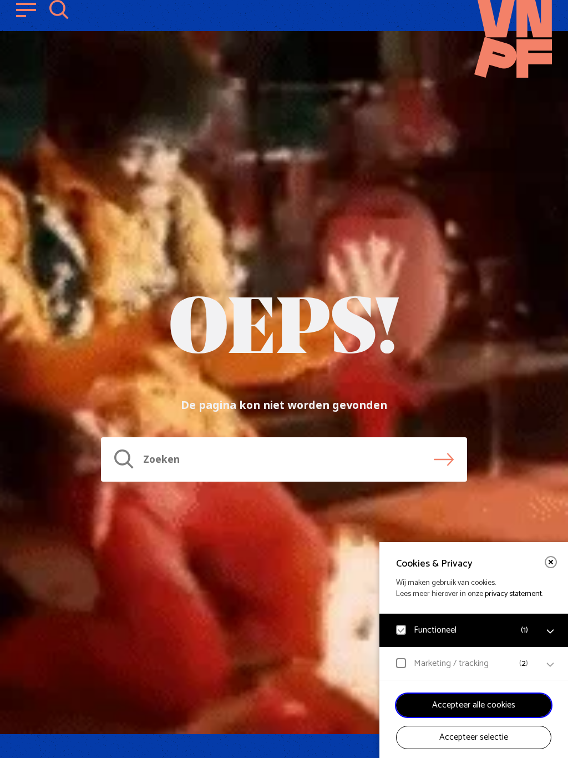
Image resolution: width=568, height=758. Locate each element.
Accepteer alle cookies (473, 705)
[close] (551, 562)
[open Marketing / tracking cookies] (550, 665)
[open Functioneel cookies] (550, 631)
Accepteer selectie (473, 737)
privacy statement (513, 594)
